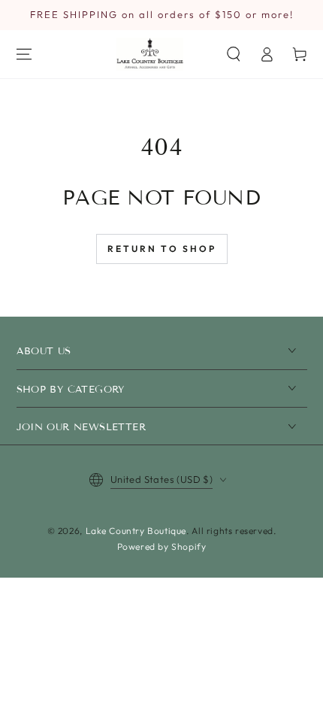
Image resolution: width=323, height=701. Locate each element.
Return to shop (161, 248)
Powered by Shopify (162, 546)
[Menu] (24, 54)
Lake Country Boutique (136, 530)
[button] (233, 54)
